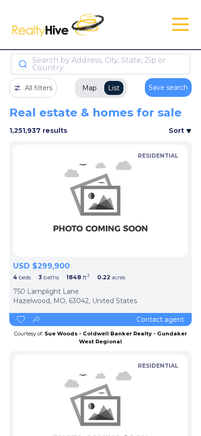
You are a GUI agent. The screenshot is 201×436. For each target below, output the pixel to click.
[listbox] (100, 201)
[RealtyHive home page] (70, 24)
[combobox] (100, 64)
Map (89, 88)
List (114, 88)
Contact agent (160, 319)
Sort (177, 130)
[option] (100, 201)
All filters (38, 88)
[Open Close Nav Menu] (180, 24)
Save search (168, 87)
